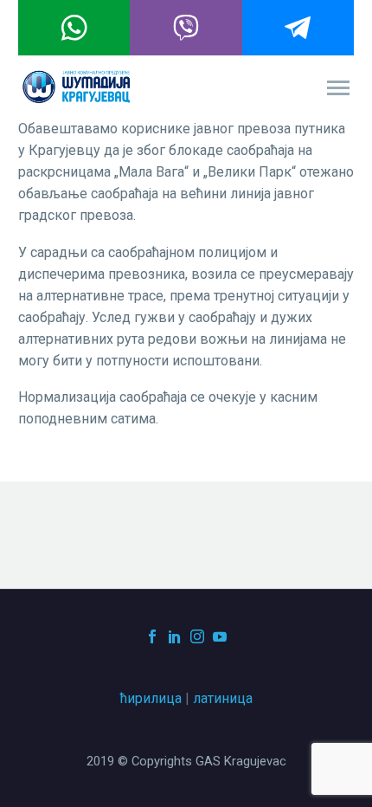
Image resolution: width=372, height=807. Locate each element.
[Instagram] (197, 636)
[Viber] (185, 27)
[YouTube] (220, 636)
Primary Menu (338, 88)
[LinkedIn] (175, 636)
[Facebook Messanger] (298, 27)
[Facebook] (152, 636)
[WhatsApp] (74, 27)
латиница (223, 698)
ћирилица (151, 698)
